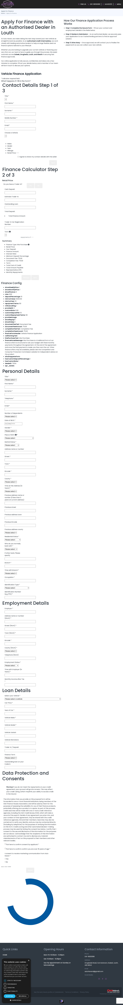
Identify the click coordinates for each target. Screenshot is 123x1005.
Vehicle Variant (10, 732)
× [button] (28, 960)
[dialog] (16, 980)
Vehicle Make (10, 718)
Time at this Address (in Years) (13, 487)
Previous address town (13, 515)
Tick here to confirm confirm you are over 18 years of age (28, 849)
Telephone (9, 398)
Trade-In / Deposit (12, 747)
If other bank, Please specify (12, 554)
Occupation (10, 577)
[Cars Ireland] (113, 991)
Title (7, 96)
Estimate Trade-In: (12, 197)
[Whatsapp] (106, 979)
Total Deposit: (10, 211)
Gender (8, 428)
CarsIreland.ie (111, 994)
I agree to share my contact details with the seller (38, 157)
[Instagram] (99, 979)
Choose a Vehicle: (11, 133)
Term (7, 232)
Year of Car (9, 710)
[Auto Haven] (7, 4)
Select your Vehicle (12, 696)
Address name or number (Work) (14, 617)
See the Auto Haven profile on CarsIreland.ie (49, 992)
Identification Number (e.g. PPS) (13, 593)
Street (8, 456)
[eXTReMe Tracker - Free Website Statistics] (61, 1002)
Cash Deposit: (10, 189)
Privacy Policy (84, 992)
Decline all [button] (23, 996)
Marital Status (10, 442)
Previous (26, 277)
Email (7, 125)
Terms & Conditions (71, 992)
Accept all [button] (9, 996)
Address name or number (14, 449)
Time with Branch (12, 570)
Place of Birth (11, 435)
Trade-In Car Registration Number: (14, 223)
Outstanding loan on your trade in (14, 763)
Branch (8, 563)
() (108, 4)
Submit (30, 870)
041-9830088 (90, 956)
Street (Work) (10, 625)
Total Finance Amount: (16, 216)
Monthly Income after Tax (14, 680)
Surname (9, 110)
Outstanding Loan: (11, 204)
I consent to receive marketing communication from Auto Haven (26, 854)
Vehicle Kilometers (12, 740)
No (39, 185)
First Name (9, 103)
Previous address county (14, 529)
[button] (16, 1000)
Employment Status (13, 662)
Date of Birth (10, 420)
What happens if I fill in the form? (16, 81)
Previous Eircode (11, 522)
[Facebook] (102, 979)
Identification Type (12, 585)
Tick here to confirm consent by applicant (22, 844)
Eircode (8, 471)
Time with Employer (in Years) (13, 670)
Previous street (10, 507)
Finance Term (10, 755)
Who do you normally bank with (13, 545)
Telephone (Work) (12, 655)
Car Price (9, 703)
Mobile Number (11, 118)
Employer (9, 608)
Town (7, 464)
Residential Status (12, 536)
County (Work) (11, 648)
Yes (30, 185)
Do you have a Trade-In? (12, 184)
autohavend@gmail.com (94, 971)
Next (53, 163)
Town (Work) (10, 633)
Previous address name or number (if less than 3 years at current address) (14, 497)
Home (3, 13)
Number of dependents (13, 413)
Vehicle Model (10, 725)
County (8, 479)
